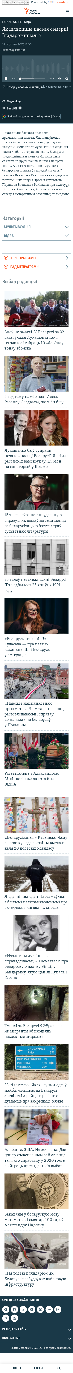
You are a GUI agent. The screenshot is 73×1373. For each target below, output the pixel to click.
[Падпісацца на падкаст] (40, 1309)
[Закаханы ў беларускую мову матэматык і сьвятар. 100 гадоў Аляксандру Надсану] (36, 1191)
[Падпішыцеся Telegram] (5, 1318)
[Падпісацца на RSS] (14, 1318)
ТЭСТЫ (38, 1368)
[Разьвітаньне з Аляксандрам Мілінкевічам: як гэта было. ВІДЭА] (36, 751)
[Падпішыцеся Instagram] (57, 1309)
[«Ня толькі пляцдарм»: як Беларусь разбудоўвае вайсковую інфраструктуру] (36, 1251)
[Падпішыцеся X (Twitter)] (23, 1309)
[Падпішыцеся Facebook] (14, 1309)
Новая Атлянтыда (16, 22)
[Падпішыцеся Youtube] (31, 1309)
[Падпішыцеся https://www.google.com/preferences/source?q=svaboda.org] (5, 1309)
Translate (62, 2)
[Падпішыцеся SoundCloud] (49, 1309)
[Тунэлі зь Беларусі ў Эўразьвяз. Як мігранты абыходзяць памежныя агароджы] (36, 1003)
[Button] (11, 102)
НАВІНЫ (16, 1368)
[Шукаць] (59, 1368)
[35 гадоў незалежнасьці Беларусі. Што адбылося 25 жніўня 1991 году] (36, 557)
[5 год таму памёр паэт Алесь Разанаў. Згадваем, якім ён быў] (36, 374)
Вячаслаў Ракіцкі (13, 50)
